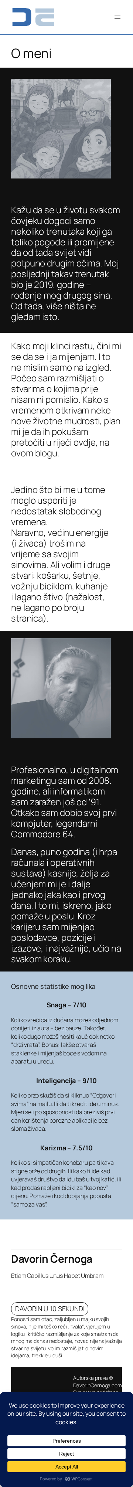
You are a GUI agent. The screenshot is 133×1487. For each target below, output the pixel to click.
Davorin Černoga (51, 1259)
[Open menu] (117, 17)
